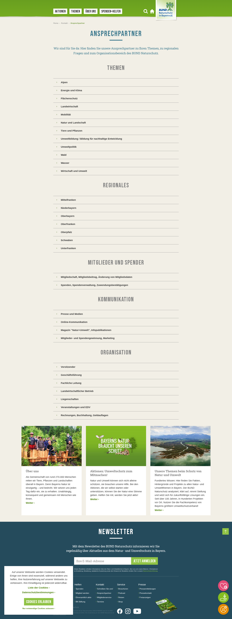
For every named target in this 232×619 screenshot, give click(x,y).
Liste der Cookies (39, 587)
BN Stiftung (80, 602)
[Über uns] (51, 446)
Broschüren (123, 589)
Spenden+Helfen (111, 11)
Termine (100, 602)
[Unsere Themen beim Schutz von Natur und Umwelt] (180, 446)
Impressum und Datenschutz (66, 607)
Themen (75, 11)
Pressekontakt (145, 593)
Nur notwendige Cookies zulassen (38, 608)
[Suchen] (145, 11)
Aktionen (60, 11)
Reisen (121, 597)
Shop (120, 602)
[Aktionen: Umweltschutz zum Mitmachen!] (116, 446)
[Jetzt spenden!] (223, 585)
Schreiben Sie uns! (105, 589)
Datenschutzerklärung (150, 571)
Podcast (121, 593)
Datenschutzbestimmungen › (38, 592)
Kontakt (64, 23)
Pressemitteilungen (147, 589)
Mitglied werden (82, 593)
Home (55, 23)
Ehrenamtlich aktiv (83, 597)
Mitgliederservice (104, 597)
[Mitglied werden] (223, 609)
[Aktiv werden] (223, 597)
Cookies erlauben (38, 601)
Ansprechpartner (104, 593)
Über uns (90, 11)
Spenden (79, 589)
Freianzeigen (145, 597)
